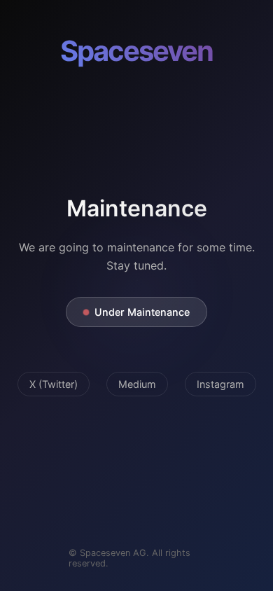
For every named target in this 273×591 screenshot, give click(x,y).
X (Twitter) (53, 384)
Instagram (220, 384)
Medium (137, 384)
